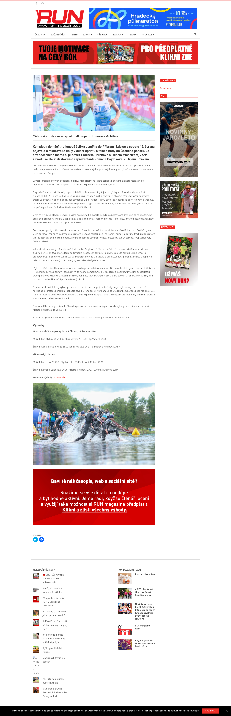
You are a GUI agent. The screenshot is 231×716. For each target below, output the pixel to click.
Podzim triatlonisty (145, 574)
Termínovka (166, 88)
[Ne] (227, 711)
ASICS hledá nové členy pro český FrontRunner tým (144, 592)
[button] (59, 19)
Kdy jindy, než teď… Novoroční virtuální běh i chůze (145, 643)
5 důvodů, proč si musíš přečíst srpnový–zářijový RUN (55, 625)
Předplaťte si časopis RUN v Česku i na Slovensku (53, 602)
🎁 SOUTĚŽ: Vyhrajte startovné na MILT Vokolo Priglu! (53, 578)
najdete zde (59, 377)
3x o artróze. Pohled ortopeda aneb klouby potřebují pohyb (54, 638)
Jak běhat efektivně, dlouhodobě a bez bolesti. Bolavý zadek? (56, 692)
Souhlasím (210, 711)
